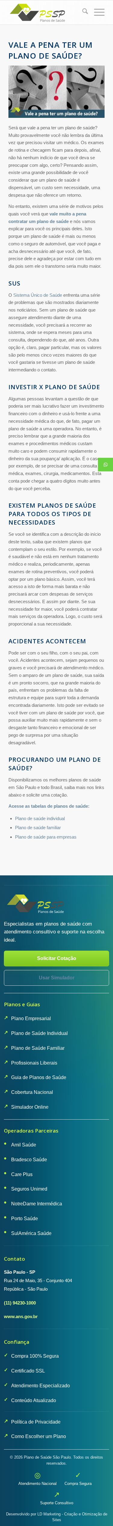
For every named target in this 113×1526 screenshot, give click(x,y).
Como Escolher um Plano (38, 1436)
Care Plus (22, 1174)
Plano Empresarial (31, 1018)
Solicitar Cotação (56, 958)
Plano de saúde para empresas (46, 836)
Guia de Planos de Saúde (38, 1077)
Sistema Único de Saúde (37, 295)
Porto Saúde (24, 1218)
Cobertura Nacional (32, 1092)
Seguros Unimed (29, 1188)
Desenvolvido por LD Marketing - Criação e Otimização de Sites (56, 1517)
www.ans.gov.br (21, 1316)
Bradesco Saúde (29, 1159)
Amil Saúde (23, 1144)
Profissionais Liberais (34, 1062)
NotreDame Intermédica (36, 1203)
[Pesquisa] (82, 12)
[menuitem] (82, 12)
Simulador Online (30, 1107)
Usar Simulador (56, 977)
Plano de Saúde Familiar (37, 1048)
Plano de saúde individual (40, 818)
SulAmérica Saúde (31, 1233)
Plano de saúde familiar (38, 827)
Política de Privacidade (36, 1421)
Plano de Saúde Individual (39, 1033)
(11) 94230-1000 (20, 1302)
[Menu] (96, 12)
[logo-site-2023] (46, 12)
